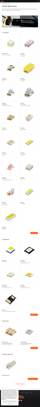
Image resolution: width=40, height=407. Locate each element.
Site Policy (27, 392)
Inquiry (31, 392)
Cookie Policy (22, 392)
